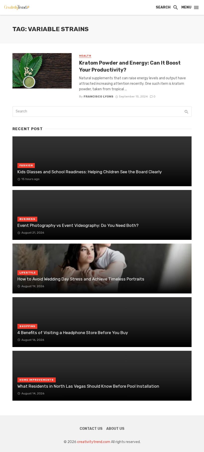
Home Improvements (36, 379)
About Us (115, 429)
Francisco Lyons (98, 96)
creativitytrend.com (93, 442)
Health (85, 55)
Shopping (27, 326)
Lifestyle (27, 272)
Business (27, 219)
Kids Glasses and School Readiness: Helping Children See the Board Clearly (89, 171)
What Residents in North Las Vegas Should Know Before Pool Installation (88, 386)
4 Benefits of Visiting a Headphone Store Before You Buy (72, 332)
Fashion (26, 165)
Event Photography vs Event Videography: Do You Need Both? (78, 225)
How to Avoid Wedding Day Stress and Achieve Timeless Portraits (80, 278)
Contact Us (91, 429)
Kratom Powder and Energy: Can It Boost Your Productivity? (130, 66)
